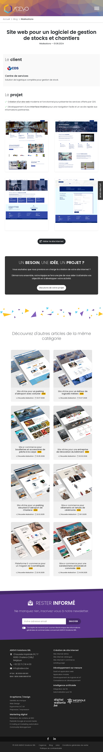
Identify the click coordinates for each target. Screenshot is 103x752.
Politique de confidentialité (51, 748)
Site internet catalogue (62, 657)
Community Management (20, 727)
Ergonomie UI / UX (17, 706)
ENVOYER (73, 621)
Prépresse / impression (19, 709)
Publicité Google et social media (23, 721)
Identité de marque (18, 700)
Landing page (59, 663)
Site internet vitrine (61, 654)
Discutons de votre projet (51, 287)
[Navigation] (96, 9)
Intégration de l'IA (60, 689)
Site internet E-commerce (64, 660)
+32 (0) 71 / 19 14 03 (22, 664)
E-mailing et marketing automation (24, 724)
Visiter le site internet (53, 241)
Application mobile (61, 674)
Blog (51, 745)
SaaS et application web (63, 671)
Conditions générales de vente (75, 745)
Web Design (15, 703)
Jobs (58, 745)
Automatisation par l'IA (62, 692)
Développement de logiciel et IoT (67, 677)
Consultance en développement (66, 680)
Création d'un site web (19, 101)
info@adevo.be (21, 668)
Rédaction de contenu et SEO (22, 718)
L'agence (42, 745)
